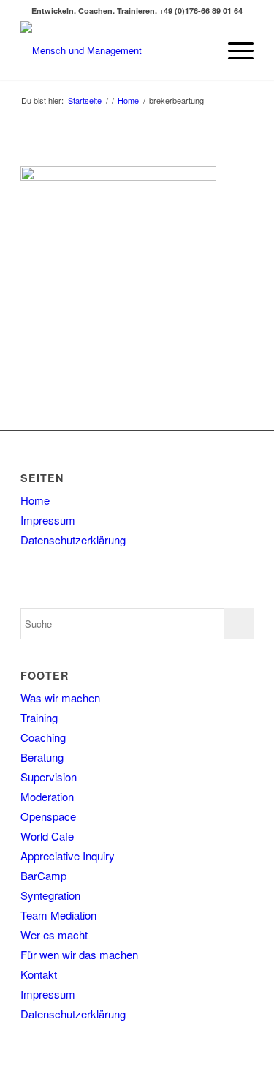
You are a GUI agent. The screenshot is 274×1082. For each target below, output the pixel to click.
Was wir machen (60, 697)
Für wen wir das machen (79, 954)
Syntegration (50, 895)
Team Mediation (58, 915)
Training (39, 717)
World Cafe (47, 836)
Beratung (42, 756)
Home (35, 500)
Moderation (47, 796)
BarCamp (43, 875)
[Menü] (233, 50)
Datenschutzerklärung (73, 539)
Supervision (48, 776)
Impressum (47, 519)
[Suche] (199, 50)
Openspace (48, 816)
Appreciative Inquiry (67, 855)
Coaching (43, 737)
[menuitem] (199, 50)
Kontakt (38, 974)
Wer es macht (54, 934)
